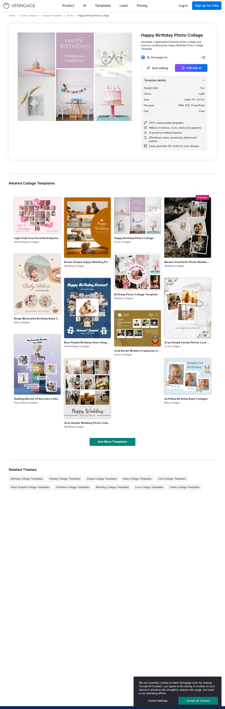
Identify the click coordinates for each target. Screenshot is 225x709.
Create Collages (28, 15)
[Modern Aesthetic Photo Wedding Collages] (187, 227)
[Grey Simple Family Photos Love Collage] (187, 308)
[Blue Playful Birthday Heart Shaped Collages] (87, 308)
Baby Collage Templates (137, 478)
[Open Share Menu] (203, 57)
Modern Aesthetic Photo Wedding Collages (187, 262)
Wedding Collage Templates (112, 487)
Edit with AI (194, 68)
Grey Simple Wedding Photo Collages (87, 422)
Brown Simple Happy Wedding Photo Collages (87, 262)
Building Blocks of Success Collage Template (37, 398)
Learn (124, 5)
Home (12, 15)
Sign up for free (207, 5)
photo (70, 15)
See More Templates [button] (112, 441)
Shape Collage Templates (102, 478)
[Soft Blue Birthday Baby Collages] (187, 376)
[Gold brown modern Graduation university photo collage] (137, 328)
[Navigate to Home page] (19, 6)
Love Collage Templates (149, 487)
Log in (183, 5)
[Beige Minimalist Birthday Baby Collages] (37, 284)
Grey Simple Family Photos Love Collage (187, 342)
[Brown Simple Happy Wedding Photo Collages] (87, 227)
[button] (157, 68)
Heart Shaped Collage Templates (30, 487)
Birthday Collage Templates (27, 478)
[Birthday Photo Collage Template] (137, 272)
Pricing (142, 5)
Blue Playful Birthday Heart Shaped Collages (87, 342)
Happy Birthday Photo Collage (134, 238)
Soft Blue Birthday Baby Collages (186, 398)
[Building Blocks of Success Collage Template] (37, 364)
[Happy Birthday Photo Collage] (137, 215)
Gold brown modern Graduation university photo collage (137, 350)
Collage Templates (52, 15)
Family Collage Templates (185, 487)
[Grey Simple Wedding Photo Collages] (87, 388)
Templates (103, 5)
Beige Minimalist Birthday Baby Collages (37, 318)
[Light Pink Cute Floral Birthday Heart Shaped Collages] (37, 215)
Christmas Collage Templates (72, 487)
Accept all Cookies (198, 700)
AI (84, 5)
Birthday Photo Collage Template (136, 294)
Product (68, 5)
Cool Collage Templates (172, 478)
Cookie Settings (158, 700)
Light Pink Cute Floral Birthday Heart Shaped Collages (37, 238)
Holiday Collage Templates (65, 478)
